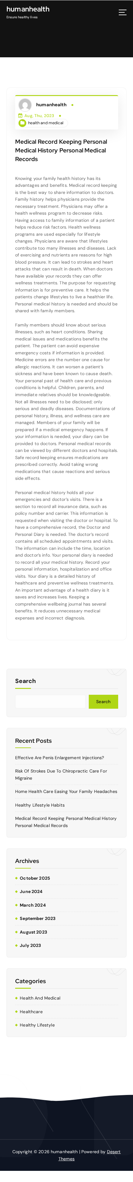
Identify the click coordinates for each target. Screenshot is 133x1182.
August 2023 (33, 932)
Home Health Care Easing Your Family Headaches (66, 791)
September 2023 (37, 918)
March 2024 (32, 905)
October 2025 (35, 878)
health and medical (45, 122)
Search (25, 681)
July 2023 (30, 945)
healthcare (31, 1011)
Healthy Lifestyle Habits (40, 805)
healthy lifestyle (37, 1025)
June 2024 (31, 891)
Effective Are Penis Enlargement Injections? (59, 757)
